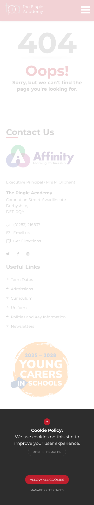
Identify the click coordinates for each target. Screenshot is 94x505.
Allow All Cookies (47, 479)
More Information (47, 452)
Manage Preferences (47, 490)
